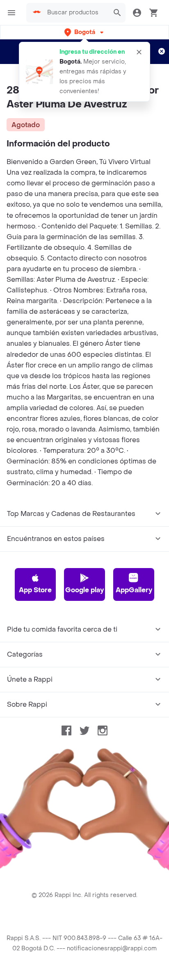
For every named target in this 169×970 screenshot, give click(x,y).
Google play (84, 590)
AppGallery (134, 590)
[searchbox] (75, 13)
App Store (35, 590)
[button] (85, 32)
